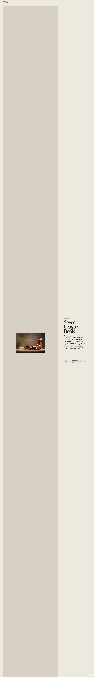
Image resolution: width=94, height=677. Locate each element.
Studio (47, 1)
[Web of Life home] (6, 2)
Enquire (52, 1)
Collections (43, 1)
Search (56, 1)
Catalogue (38, 1)
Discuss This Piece (68, 366)
